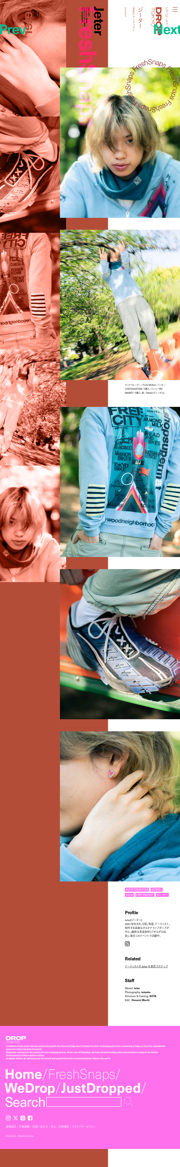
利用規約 (64, 1127)
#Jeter (129, 895)
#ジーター (162, 895)
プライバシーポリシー (84, 1127)
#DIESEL (156, 889)
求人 (53, 1127)
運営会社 (11, 1127)
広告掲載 (24, 1127)
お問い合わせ (40, 1127)
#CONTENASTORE (137, 889)
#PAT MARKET (145, 895)
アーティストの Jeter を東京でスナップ (146, 966)
